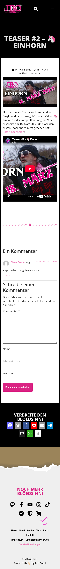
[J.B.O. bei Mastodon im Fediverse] (12, 504)
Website (8, 373)
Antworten (7, 275)
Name (6, 349)
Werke (30, 530)
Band (22, 530)
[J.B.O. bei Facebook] (21, 504)
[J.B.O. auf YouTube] (30, 504)
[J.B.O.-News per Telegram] (21, 513)
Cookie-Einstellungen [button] (30, 544)
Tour (38, 530)
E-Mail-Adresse (12, 361)
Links (46, 530)
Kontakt (30, 535)
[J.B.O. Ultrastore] (38, 513)
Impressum (17, 539)
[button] (52, 9)
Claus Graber (17, 262)
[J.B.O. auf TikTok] (47, 504)
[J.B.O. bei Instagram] (38, 504)
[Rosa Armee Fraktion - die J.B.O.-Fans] (30, 513)
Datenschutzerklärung (37, 539)
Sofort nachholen (13, 132)
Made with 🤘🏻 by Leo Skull (30, 563)
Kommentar (11, 311)
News (14, 530)
